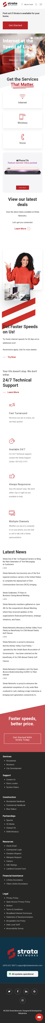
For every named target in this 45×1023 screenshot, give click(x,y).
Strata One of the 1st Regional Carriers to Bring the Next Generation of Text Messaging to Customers (22, 562)
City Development (13, 768)
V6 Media (10, 824)
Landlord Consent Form (16, 869)
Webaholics (22, 1013)
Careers (9, 861)
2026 (5, 568)
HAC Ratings (11, 865)
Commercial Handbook (15, 805)
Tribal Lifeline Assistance (17, 884)
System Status (12, 787)
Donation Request (13, 853)
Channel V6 (11, 828)
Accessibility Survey (15, 928)
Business (10, 764)
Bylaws (9, 905)
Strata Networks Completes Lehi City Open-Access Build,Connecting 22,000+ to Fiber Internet (21, 672)
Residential (11, 761)
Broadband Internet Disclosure (19, 913)
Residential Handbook (15, 801)
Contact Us (10, 779)
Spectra (9, 820)
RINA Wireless (12, 832)
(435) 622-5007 (9, 965)
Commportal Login (14, 850)
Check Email (11, 846)
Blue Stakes (11, 809)
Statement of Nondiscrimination (19, 917)
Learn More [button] (20, 228)
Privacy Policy (12, 898)
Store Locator (12, 783)
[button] (41, 4)
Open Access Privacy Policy (18, 902)
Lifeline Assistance (14, 880)
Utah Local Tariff (13, 925)
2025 (5, 678)
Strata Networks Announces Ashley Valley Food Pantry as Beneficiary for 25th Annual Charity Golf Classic (22, 630)
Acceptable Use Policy (15, 921)
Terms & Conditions (14, 909)
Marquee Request (13, 857)
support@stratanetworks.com (30, 965)
